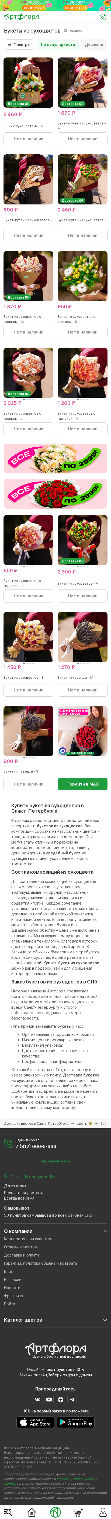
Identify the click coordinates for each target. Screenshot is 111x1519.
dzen (60, 1399)
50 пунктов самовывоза (27, 1215)
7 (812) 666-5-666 (36, 1146)
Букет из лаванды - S (21, 771)
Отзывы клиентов (20, 1247)
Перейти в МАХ (83, 784)
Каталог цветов (23, 1320)
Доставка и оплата (21, 1255)
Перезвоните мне (56, 1161)
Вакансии (12, 1279)
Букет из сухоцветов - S (24, 677)
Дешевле (94, 44)
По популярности (58, 44)
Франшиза (13, 1295)
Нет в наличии (28, 138)
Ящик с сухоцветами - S (23, 126)
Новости (12, 1287)
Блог (8, 1271)
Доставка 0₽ (18, 104)
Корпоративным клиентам (28, 1238)
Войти (9, 1304)
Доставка (15, 1185)
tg (72, 1399)
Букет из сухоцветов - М (78, 583)
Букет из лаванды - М (75, 677)
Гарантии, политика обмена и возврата (40, 1263)
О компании (18, 1231)
